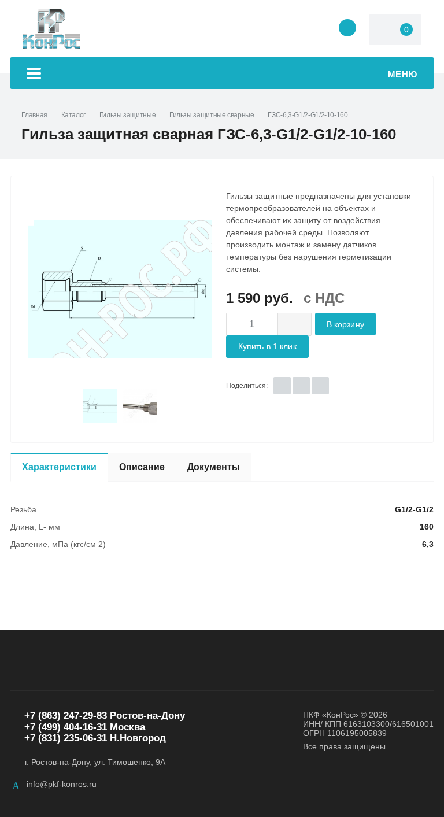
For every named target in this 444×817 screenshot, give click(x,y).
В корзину (345, 324)
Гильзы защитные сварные (211, 115)
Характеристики (59, 467)
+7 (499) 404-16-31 (65, 727)
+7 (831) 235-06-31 (65, 738)
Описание (142, 467)
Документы (213, 467)
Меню (402, 74)
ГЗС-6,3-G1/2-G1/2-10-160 (307, 115)
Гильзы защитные (127, 115)
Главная (34, 115)
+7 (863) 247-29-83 (65, 715)
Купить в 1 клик (267, 346)
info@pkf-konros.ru (62, 784)
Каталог (73, 115)
